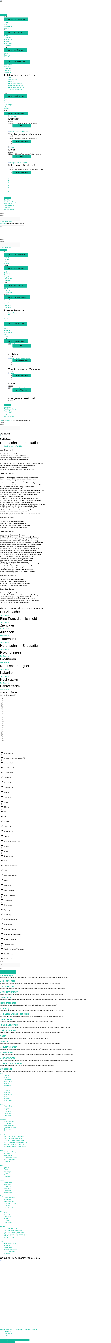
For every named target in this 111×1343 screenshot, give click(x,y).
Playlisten (7, 41)
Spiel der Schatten (9, 992)
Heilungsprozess (8, 1030)
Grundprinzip (6, 1069)
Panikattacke (10, 686)
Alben (6, 35)
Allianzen (7, 632)
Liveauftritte (7, 70)
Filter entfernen (8, 972)
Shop (1, 1150)
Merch (6, 101)
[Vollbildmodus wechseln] (11, 1340)
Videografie (7, 66)
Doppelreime (8, 57)
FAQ (5, 106)
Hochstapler (9, 679)
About (1, 1073)
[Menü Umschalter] (3, 15)
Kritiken (6, 108)
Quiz (5, 99)
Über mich (7, 257)
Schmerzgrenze (7, 1058)
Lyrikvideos (7, 68)
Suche (2, 213)
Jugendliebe (6, 1019)
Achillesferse (6, 1052)
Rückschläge (6, 975)
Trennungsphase (8, 1003)
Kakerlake (7, 673)
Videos (2, 1104)
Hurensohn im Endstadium (20, 645)
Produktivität (8, 43)
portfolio (6, 28)
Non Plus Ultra (7, 986)
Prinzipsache (10, 612)
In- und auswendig (9, 1025)
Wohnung (4, 1008)
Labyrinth (4, 1041)
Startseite (3, 223)
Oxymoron (8, 659)
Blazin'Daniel (8, 26)
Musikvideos (8, 64)
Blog (5, 24)
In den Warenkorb (22, 126)
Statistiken (7, 45)
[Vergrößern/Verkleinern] (3, 1340)
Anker (3, 1036)
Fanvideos (7, 72)
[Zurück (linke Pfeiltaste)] (3, 1342)
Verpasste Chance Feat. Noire (14, 1014)
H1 (12, 420)
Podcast (6, 22)
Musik (1, 1089)
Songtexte (7, 55)
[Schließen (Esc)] (25, 1340)
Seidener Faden (8, 981)
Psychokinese (10, 652)
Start (1, 420)
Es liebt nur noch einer (11, 1063)
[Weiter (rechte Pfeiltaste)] (11, 1342)
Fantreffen (7, 103)
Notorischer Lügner (14, 666)
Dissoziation (6, 997)
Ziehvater (7, 625)
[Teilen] (18, 1340)
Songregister (8, 39)
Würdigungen (8, 104)
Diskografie (7, 37)
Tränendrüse (9, 639)
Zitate (6, 53)
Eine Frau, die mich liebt (18, 618)
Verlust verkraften (8, 1047)
